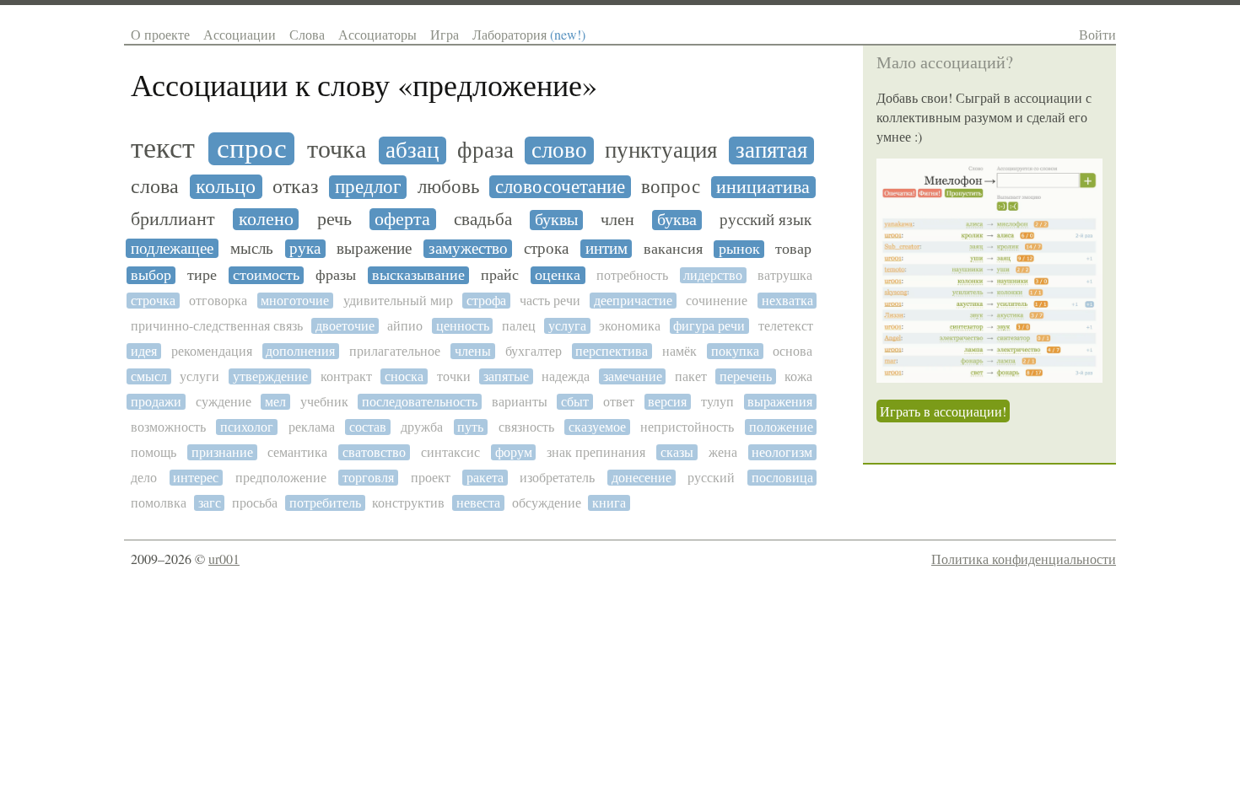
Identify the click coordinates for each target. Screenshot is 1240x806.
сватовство (374, 452)
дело (144, 478)
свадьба (483, 219)
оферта (402, 219)
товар (793, 249)
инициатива (763, 187)
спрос (252, 148)
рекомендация (211, 351)
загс (209, 503)
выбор (151, 275)
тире (202, 275)
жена (723, 452)
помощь (153, 452)
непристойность (687, 427)
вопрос (670, 186)
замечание (632, 376)
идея (144, 351)
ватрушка (784, 275)
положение (781, 427)
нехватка (787, 301)
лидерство (712, 275)
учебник (324, 402)
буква (677, 220)
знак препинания (596, 452)
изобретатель (557, 478)
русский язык (765, 219)
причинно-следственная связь (217, 326)
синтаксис (450, 452)
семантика (297, 452)
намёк (679, 351)
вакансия (673, 249)
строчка (153, 301)
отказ (295, 186)
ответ (618, 402)
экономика (629, 326)
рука (305, 248)
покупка (735, 351)
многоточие (295, 301)
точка (336, 149)
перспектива (611, 351)
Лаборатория (528, 34)
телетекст (785, 326)
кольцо (226, 187)
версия (667, 402)
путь (470, 427)
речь (334, 219)
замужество (468, 248)
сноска (404, 376)
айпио (405, 326)
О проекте (160, 34)
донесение (641, 478)
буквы (556, 220)
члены (473, 351)
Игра (444, 34)
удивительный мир (398, 301)
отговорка (218, 301)
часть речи (550, 301)
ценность (462, 326)
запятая (771, 150)
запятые (506, 376)
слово (559, 150)
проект (430, 478)
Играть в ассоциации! (943, 411)
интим (606, 248)
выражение (374, 248)
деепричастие (633, 301)
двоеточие (345, 326)
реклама (311, 427)
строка (546, 248)
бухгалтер (533, 351)
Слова (307, 34)
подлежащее (172, 248)
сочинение (716, 301)
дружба (422, 427)
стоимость (266, 275)
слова (155, 187)
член (617, 220)
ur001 (224, 558)
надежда (566, 376)
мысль (251, 248)
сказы (676, 452)
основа (792, 351)
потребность (632, 275)
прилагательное (394, 351)
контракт (346, 376)
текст (163, 149)
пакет (691, 376)
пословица (782, 478)
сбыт (575, 402)
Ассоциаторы (377, 34)
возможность (168, 427)
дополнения (300, 351)
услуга (567, 326)
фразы (335, 275)
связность (526, 427)
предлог (368, 186)
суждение (223, 402)
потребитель (325, 503)
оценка (557, 275)
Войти (1097, 34)
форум (513, 452)
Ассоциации (239, 34)
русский (711, 478)
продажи (156, 402)
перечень (746, 376)
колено (266, 219)
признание (222, 452)
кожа (798, 376)
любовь (448, 186)
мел (275, 402)
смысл (149, 376)
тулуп (717, 402)
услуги (199, 376)
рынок (739, 249)
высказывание (418, 275)
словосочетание (560, 186)
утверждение (270, 376)
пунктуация (661, 150)
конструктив (408, 503)
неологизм (782, 452)
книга (609, 503)
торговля (368, 478)
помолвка (158, 503)
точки (454, 376)
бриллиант (173, 219)
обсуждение (546, 503)
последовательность (419, 402)
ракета (485, 478)
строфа (486, 301)
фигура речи (709, 326)
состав (367, 427)
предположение (280, 478)
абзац (412, 150)
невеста (478, 503)
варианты (519, 402)
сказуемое (597, 427)
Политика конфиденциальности (1023, 558)
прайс (500, 275)
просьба (255, 503)
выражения (779, 402)
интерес (195, 478)
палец (519, 326)
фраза (485, 150)
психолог (246, 427)
